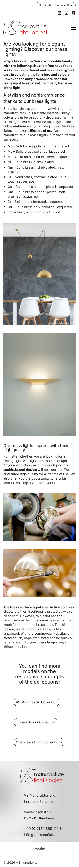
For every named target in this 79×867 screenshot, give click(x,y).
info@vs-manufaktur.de (43, 834)
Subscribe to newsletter (55, 5)
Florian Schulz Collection (36, 722)
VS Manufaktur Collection (36, 702)
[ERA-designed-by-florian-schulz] (39, 384)
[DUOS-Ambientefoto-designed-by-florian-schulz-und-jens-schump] (39, 274)
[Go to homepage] (25, 28)
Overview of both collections (39, 742)
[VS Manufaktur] (39, 517)
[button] (73, 28)
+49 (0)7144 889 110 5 (43, 828)
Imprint (39, 849)
